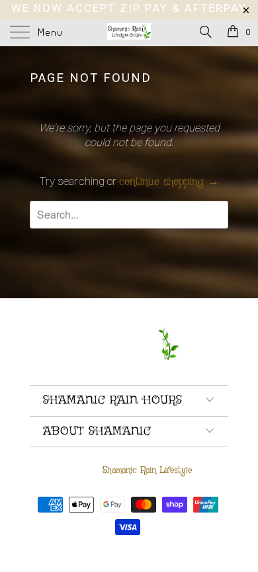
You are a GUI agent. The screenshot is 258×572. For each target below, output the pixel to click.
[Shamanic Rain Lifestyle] (129, 33)
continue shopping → (169, 182)
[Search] (205, 33)
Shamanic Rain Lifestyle (147, 470)
